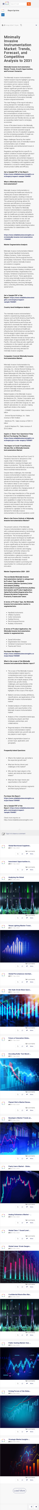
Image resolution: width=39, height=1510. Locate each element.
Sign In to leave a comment (15, 834)
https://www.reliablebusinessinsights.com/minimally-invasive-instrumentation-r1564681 (19, 237)
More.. (32, 854)
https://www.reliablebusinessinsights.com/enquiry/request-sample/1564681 (19, 300)
